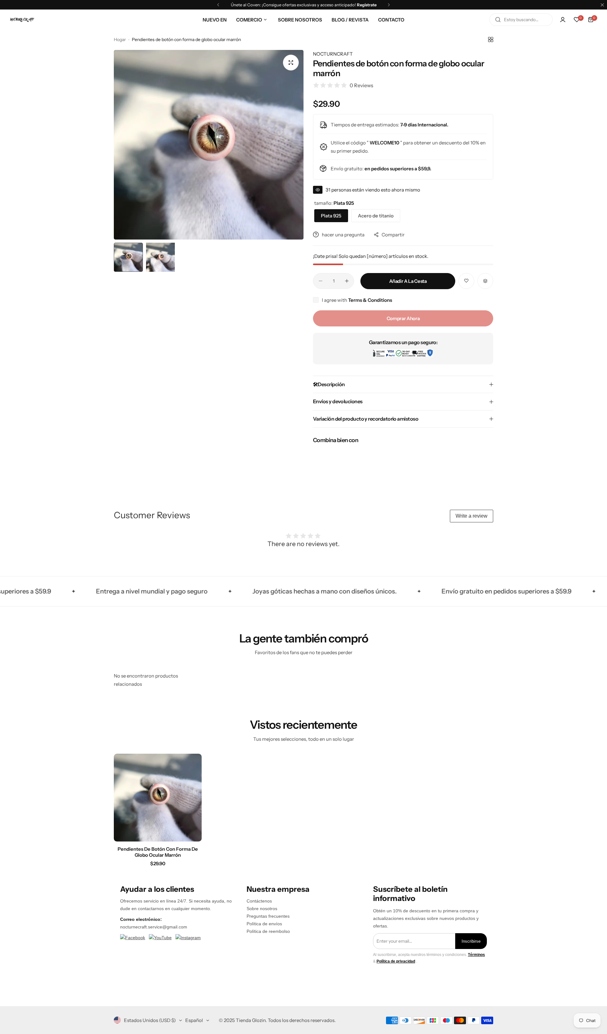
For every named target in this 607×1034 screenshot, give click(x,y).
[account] (563, 20)
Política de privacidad (396, 961)
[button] (218, 4)
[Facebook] (132, 938)
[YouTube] (160, 938)
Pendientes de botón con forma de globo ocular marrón (158, 852)
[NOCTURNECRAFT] (22, 19)
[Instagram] (188, 938)
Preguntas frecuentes (268, 916)
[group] (209, 145)
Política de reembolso (268, 931)
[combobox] (521, 19)
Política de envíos (264, 923)
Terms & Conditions (370, 300)
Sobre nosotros (262, 908)
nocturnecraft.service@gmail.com (153, 926)
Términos (476, 954)
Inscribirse (471, 941)
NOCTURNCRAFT (333, 54)
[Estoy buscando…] (498, 19)
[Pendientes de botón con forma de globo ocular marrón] (158, 798)
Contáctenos (259, 900)
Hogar (120, 39)
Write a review (471, 516)
